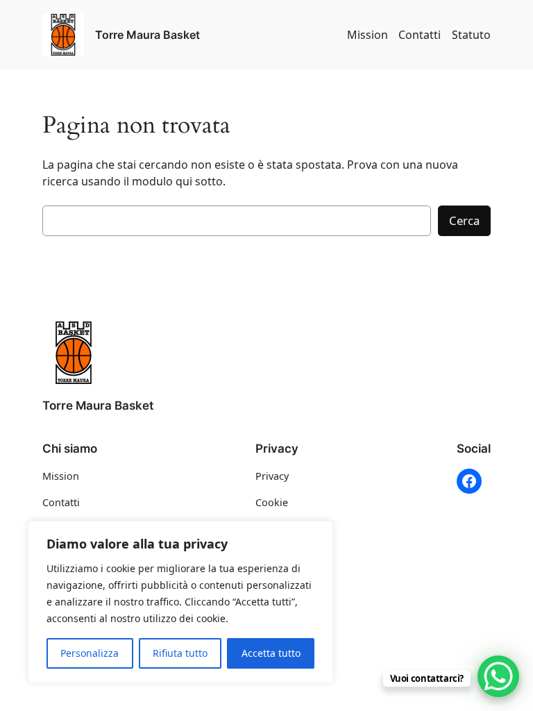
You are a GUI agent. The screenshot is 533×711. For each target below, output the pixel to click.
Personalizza (89, 653)
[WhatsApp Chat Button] (498, 676)
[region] (180, 602)
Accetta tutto (271, 653)
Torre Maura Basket (147, 35)
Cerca (464, 220)
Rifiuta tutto (180, 653)
